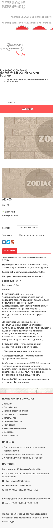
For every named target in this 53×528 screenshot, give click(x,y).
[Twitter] (8, 242)
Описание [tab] (9, 251)
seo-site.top (41, 518)
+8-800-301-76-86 (16, 80)
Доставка (9, 432)
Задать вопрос (11, 436)
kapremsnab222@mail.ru (18, 486)
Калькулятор (10, 418)
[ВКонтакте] (4, 242)
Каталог (8, 404)
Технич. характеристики (16, 411)
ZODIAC (13, 27)
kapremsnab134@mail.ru (18, 481)
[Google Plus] (12, 242)
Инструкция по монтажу (16, 414)
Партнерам (9, 425)
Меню (29, 109)
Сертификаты (10, 407)
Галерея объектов (13, 421)
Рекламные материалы (15, 429)
